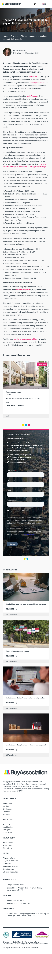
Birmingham (7, 809)
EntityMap (17, 942)
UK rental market (23, 289)
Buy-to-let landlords (10, 860)
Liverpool (6, 811)
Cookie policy (22, 944)
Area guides (7, 845)
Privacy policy (8, 944)
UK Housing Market (12, 614)
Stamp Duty (7, 848)
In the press (7, 832)
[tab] (23, 425)
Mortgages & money (10, 866)
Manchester (7, 803)
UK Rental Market (11, 755)
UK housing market (10, 872)
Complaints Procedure (39, 944)
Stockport (6, 814)
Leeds (8, 394)
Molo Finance (32, 96)
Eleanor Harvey (20, 50)
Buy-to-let (14, 36)
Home (5, 36)
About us (6, 824)
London (6, 806)
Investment (7, 863)
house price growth (37, 82)
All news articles (9, 858)
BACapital (7, 830)
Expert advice (8, 842)
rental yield (33, 76)
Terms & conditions (32, 942)
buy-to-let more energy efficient (26, 339)
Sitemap (6, 942)
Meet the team (8, 827)
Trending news (8, 869)
